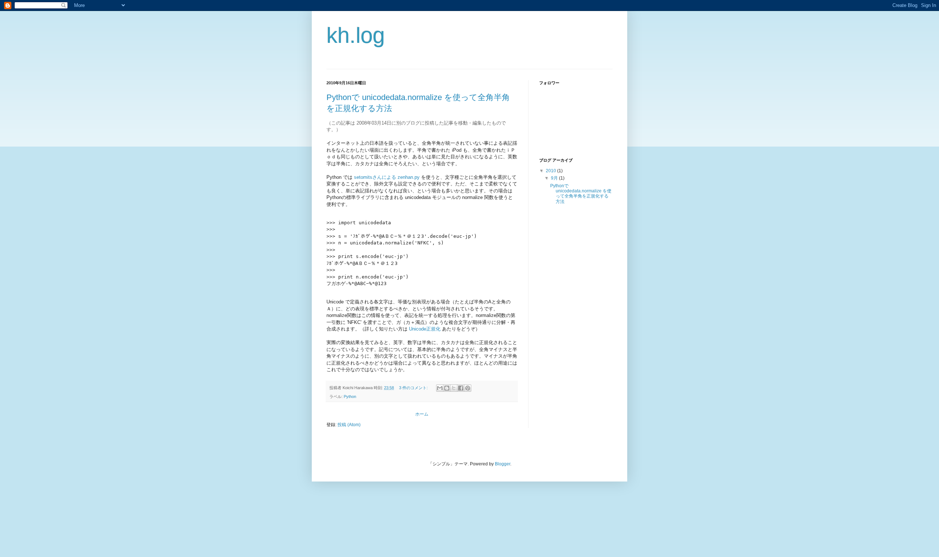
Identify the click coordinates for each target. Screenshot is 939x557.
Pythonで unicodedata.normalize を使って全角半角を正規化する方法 (580, 193)
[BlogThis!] (446, 388)
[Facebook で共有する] (460, 388)
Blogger (502, 463)
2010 (551, 170)
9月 (555, 178)
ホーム (421, 414)
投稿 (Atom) (349, 424)
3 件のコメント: (414, 388)
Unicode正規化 (425, 329)
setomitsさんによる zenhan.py (387, 177)
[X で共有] (453, 388)
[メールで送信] (439, 388)
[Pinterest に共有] (467, 388)
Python (350, 396)
